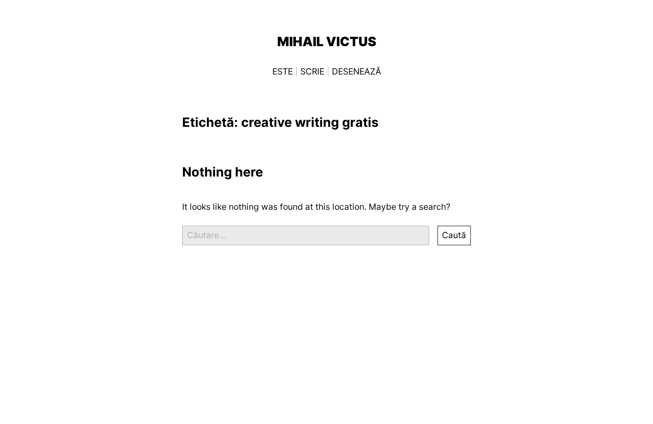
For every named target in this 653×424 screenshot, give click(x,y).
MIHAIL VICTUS (326, 41)
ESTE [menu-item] (282, 72)
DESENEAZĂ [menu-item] (356, 72)
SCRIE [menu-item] (312, 72)
